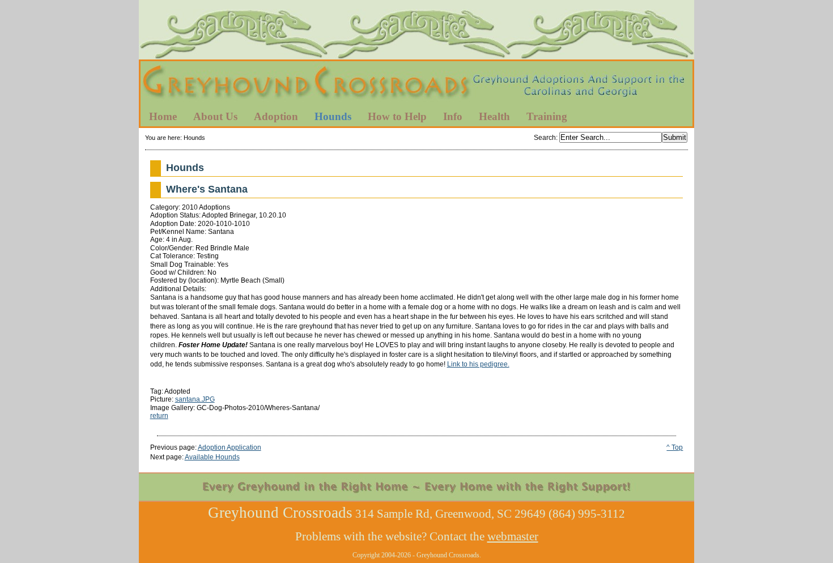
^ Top (674, 447)
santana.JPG (195, 399)
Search (545, 138)
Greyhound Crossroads (416, 84)
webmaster (512, 536)
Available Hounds (212, 457)
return (159, 416)
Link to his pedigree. (478, 364)
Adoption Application (229, 447)
